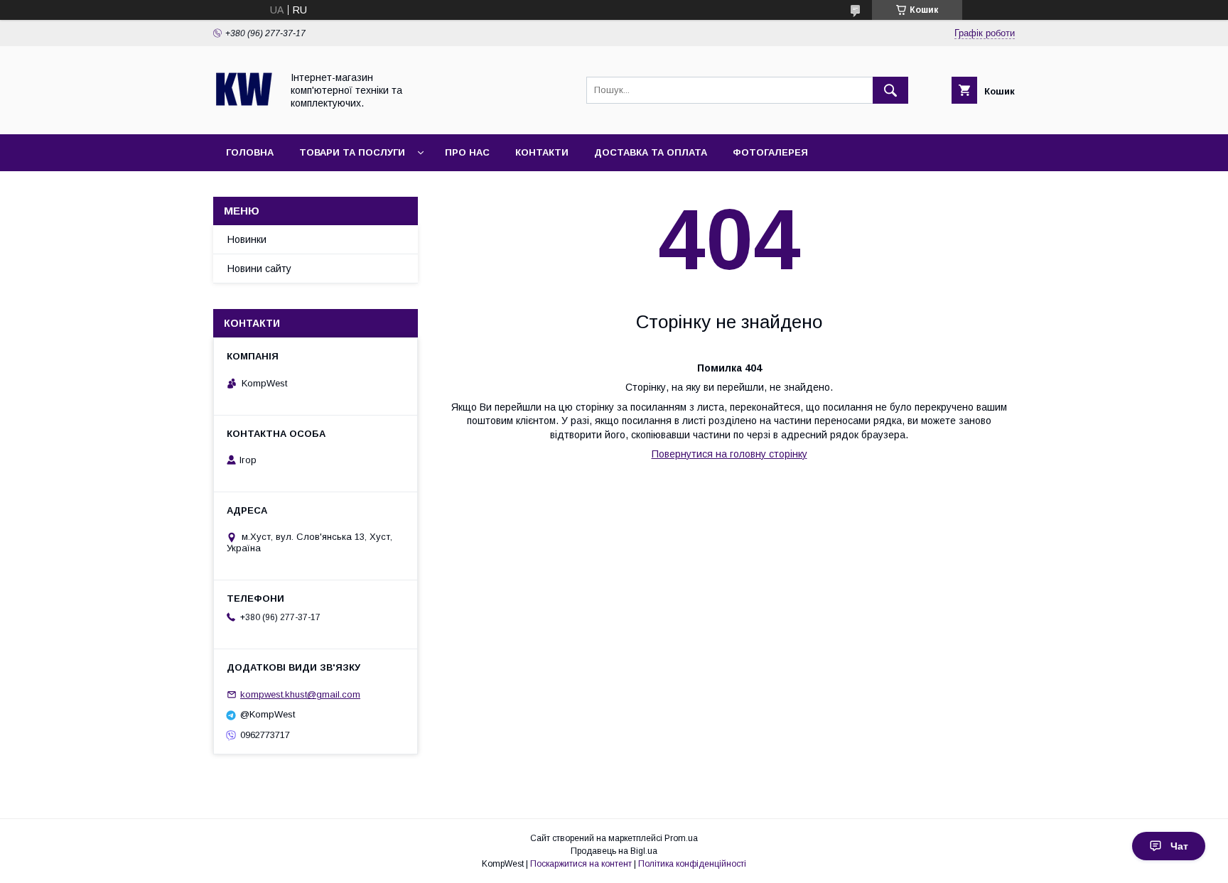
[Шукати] (890, 90)
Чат (1179, 846)
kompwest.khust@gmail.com (300, 694)
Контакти (542, 152)
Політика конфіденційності (692, 864)
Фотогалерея (770, 152)
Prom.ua (681, 838)
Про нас (467, 152)
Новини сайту (259, 268)
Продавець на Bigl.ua (614, 851)
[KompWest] (243, 115)
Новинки (246, 239)
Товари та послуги (352, 152)
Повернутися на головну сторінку (729, 454)
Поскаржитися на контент (581, 864)
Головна (250, 152)
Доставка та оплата (650, 152)
